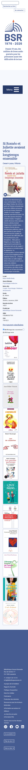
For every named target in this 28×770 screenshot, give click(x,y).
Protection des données (11, 699)
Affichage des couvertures (14, 330)
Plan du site (8, 741)
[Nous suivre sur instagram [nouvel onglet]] (5, 726)
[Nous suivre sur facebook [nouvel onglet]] (11, 726)
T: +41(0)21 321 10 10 (10, 678)
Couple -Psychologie (9, 288)
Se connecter (19, 10)
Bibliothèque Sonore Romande (12, 310)
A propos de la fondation (11, 684)
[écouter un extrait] (5, 195)
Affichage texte (9, 332)
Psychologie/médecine (10, 283)
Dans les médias (9, 693)
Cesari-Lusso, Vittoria (11, 163)
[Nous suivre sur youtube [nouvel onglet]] (17, 726)
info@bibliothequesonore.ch (12, 680)
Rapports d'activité (9, 687)
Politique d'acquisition (11, 690)
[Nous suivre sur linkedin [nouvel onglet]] (22, 726)
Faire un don (8, 748)
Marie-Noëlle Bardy (8, 278)
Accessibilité (9, 734)
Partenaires (7, 696)
